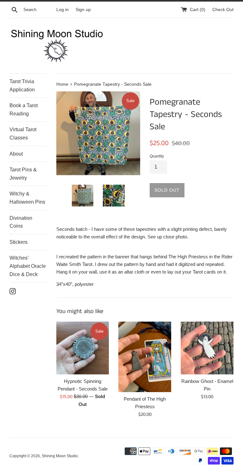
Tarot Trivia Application (22, 85)
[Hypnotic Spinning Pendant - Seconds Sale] (82, 348)
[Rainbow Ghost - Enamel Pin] (207, 348)
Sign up (83, 9)
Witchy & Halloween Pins (27, 198)
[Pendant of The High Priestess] (144, 357)
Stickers (18, 242)
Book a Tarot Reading (23, 109)
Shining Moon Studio (60, 456)
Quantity (157, 156)
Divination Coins (20, 222)
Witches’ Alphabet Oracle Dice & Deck (27, 266)
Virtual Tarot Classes (22, 133)
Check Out (223, 9)
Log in (62, 9)
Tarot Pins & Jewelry (23, 174)
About (16, 154)
